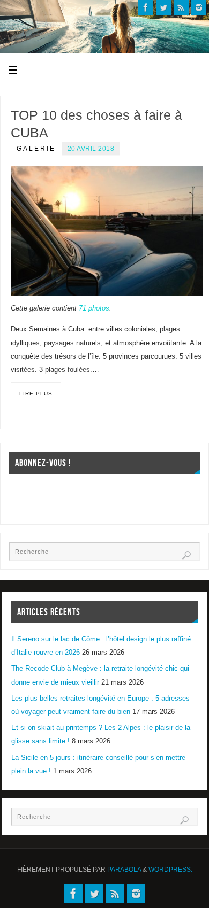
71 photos (94, 308)
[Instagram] (198, 7)
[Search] (186, 555)
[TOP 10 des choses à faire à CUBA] (107, 231)
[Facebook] (145, 7)
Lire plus (36, 394)
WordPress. (170, 869)
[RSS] (181, 7)
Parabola (124, 869)
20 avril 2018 (91, 148)
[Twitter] (163, 7)
